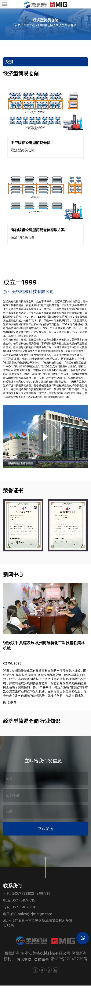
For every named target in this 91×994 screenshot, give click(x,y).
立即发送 (45, 828)
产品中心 (29, 25)
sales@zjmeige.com (35, 914)
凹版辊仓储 (45, 25)
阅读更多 (10, 702)
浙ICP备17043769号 (69, 959)
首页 (18, 25)
